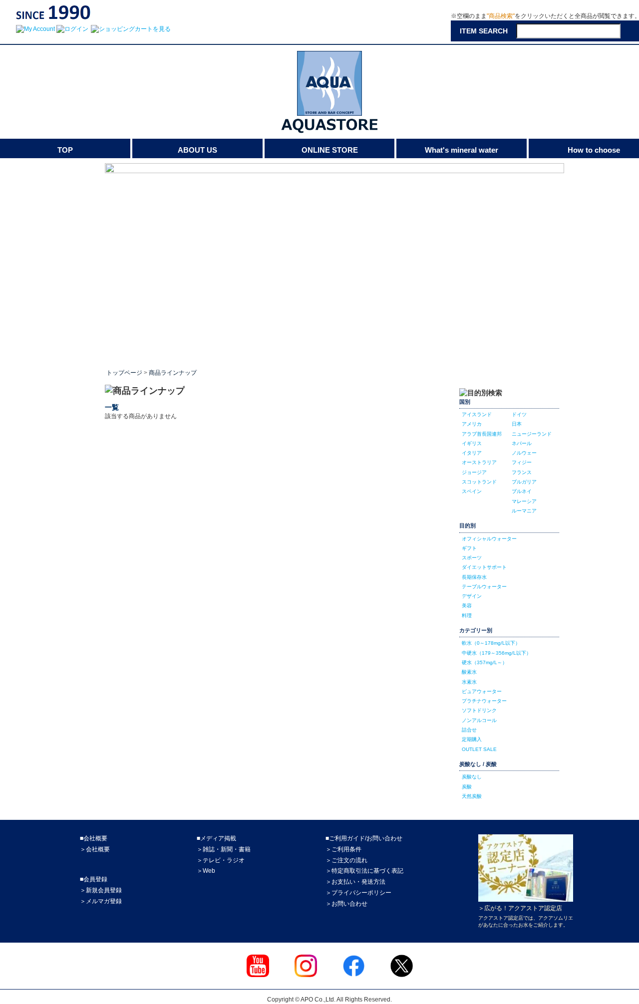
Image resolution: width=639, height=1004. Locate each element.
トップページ (124, 372)
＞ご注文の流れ (346, 860)
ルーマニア (524, 510)
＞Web (206, 870)
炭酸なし (472, 776)
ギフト (469, 548)
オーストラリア (479, 462)
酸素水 (469, 672)
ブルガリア (524, 482)
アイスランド (477, 414)
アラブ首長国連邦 (482, 434)
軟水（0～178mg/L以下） (491, 643)
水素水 (469, 682)
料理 (467, 615)
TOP (65, 150)
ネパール (522, 443)
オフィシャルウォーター (489, 538)
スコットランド (479, 482)
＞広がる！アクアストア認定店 (520, 908)
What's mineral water (461, 150)
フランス (522, 472)
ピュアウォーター (482, 691)
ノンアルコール (479, 720)
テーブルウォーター (484, 586)
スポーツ (472, 557)
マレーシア (524, 501)
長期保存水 (474, 577)
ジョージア (474, 472)
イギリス (472, 443)
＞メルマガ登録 (101, 901)
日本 (517, 424)
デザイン (472, 596)
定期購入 (472, 739)
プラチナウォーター (484, 701)
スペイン (472, 491)
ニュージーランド (532, 434)
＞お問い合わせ (346, 903)
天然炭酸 (472, 796)
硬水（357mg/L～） (484, 662)
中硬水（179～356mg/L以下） (496, 653)
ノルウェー (524, 453)
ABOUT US (197, 150)
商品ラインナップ (173, 372)
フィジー (522, 462)
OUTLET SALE (479, 749)
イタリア (472, 453)
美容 (467, 605)
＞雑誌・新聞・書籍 (224, 849)
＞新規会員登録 (101, 890)
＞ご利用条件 (343, 849)
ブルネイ (522, 491)
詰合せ (469, 730)
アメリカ (472, 424)
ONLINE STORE (330, 150)
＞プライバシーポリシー (358, 892)
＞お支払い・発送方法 (355, 881)
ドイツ (519, 414)
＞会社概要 (95, 849)
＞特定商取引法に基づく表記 (364, 870)
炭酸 (467, 786)
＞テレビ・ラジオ (221, 860)
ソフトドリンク (479, 710)
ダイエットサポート (484, 567)
